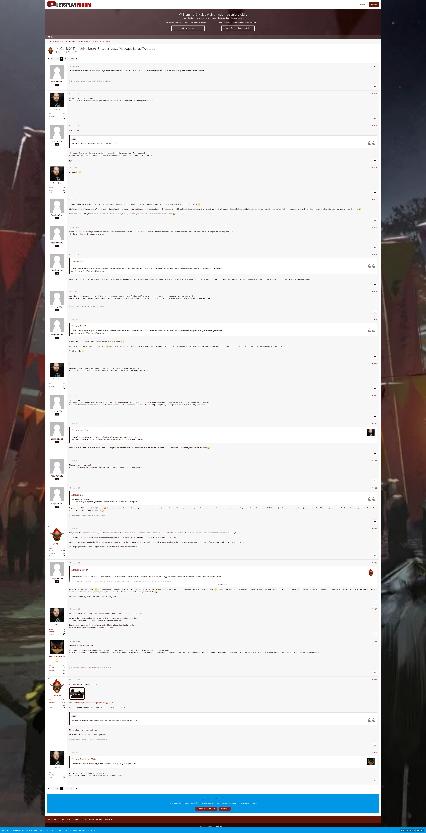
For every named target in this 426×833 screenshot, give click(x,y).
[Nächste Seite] (76, 59)
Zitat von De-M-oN (80, 569)
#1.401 (374, 66)
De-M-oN (61, 52)
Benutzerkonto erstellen (206, 808)
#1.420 (374, 752)
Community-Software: (213, 826)
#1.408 (374, 292)
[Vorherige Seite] (48, 59)
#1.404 (374, 167)
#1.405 (374, 200)
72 (65, 59)
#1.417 (374, 609)
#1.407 (374, 255)
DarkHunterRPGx (93, 667)
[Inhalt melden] (375, 86)
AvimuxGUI (229, 533)
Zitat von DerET (78, 261)
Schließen (420, 830)
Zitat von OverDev (79, 430)
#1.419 (374, 680)
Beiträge (52, 116)
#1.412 (374, 423)
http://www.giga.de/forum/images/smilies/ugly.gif (92, 703)
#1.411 (374, 396)
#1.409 (374, 319)
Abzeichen (52, 668)
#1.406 (374, 227)
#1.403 (374, 126)
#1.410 (374, 364)
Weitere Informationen (408, 830)
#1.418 (374, 641)
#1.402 (374, 94)
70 (58, 59)
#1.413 (374, 460)
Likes (50, 114)
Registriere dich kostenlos (218, 803)
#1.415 (374, 528)
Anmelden (225, 808)
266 (72, 59)
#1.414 (374, 488)
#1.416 (374, 563)
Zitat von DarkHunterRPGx (83, 759)
